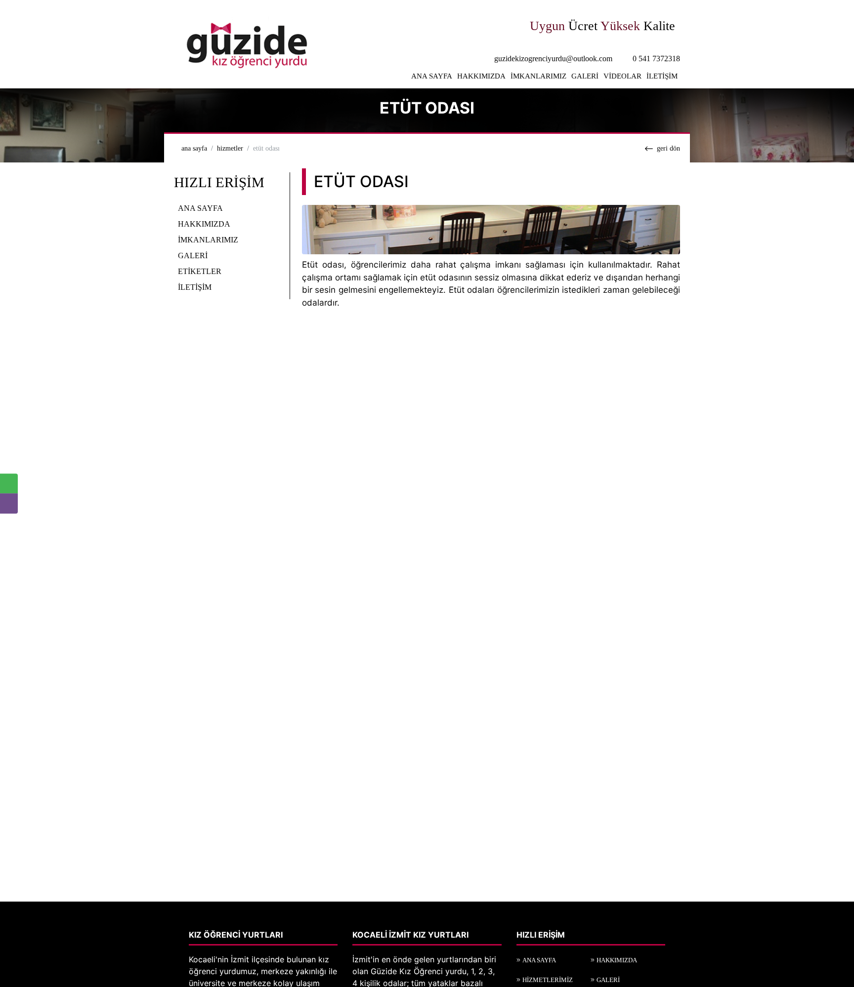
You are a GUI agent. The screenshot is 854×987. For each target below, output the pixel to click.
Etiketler (199, 271)
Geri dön (668, 148)
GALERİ (608, 980)
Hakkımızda (481, 76)
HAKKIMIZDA (617, 960)
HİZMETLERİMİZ (547, 980)
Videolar (622, 76)
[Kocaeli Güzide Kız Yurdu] (244, 43)
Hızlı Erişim (219, 182)
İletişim (662, 76)
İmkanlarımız (538, 76)
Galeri (584, 76)
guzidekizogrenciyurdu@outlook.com (553, 58)
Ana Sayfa (431, 76)
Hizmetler (230, 148)
